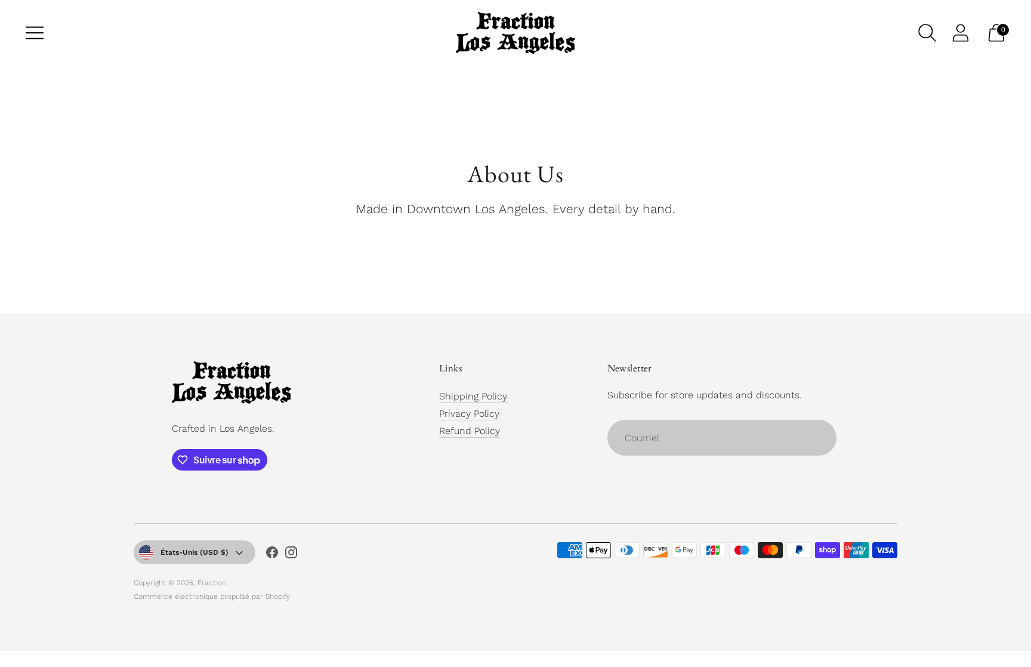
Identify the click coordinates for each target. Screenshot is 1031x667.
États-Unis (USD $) (194, 552)
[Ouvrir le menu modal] (34, 33)
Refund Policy (469, 431)
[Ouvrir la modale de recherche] (927, 33)
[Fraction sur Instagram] (291, 554)
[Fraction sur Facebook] (272, 554)
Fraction (211, 583)
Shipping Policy (473, 396)
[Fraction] (515, 33)
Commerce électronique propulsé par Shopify (212, 596)
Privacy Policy (469, 413)
